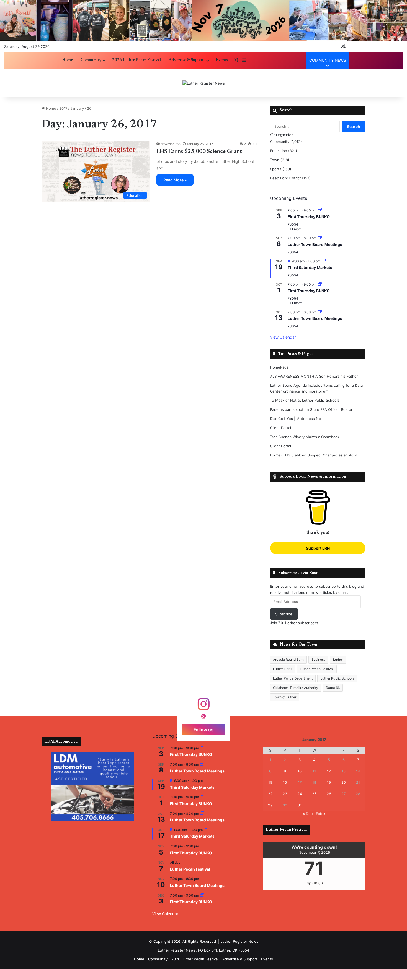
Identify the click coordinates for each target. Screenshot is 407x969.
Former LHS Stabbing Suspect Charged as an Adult (314, 455)
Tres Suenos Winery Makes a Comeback (304, 437)
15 (270, 782)
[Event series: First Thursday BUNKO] (320, 210)
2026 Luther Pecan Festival (136, 60)
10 (300, 771)
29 (270, 805)
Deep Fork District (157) (290, 178)
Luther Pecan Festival (317, 669)
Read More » (175, 179)
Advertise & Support (187, 60)
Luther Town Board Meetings (315, 244)
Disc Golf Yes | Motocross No (295, 418)
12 (329, 771)
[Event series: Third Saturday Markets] (324, 261)
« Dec (308, 813)
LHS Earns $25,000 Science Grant (199, 151)
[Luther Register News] (203, 83)
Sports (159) (280, 169)
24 (299, 794)
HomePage (279, 367)
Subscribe (283, 614)
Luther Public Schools (337, 678)
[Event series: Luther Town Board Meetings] (320, 238)
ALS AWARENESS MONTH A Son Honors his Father (314, 376)
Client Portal (280, 427)
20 (343, 782)
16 (285, 782)
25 (314, 794)
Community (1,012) (286, 141)
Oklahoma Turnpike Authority (295, 688)
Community (91, 60)
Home (67, 60)
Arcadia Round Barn (288, 659)
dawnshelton (171, 144)
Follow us (203, 729)
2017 (63, 108)
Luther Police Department (293, 678)
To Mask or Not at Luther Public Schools (304, 400)
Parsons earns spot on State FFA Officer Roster (311, 409)
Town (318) (279, 160)
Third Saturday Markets (310, 267)
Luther (338, 659)
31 (300, 805)
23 (285, 794)
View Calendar (283, 337)
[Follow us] (203, 707)
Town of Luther (284, 697)
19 (329, 782)
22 (270, 794)
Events (222, 60)
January (77, 108)
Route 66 (333, 688)
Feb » (320, 813)
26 (329, 794)
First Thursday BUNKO (309, 216)
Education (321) (283, 150)
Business (318, 659)
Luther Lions (282, 669)
